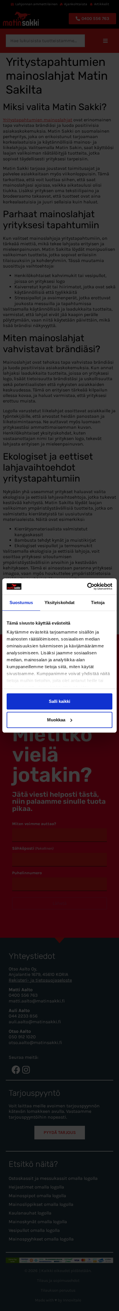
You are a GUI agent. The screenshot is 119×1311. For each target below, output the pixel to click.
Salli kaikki (59, 701)
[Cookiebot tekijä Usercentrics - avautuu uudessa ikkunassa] (87, 586)
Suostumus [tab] (21, 602)
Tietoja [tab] (98, 602)
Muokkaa (56, 719)
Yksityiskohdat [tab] (59, 602)
